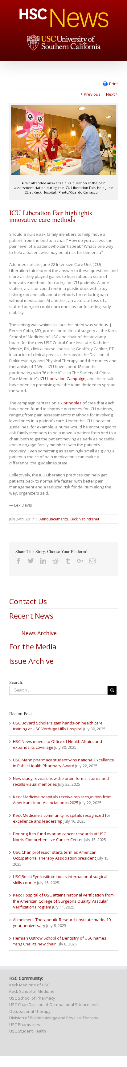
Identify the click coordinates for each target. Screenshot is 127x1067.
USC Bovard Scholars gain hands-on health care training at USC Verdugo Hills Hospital (58, 726)
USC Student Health (27, 1031)
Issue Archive (31, 661)
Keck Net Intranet (84, 519)
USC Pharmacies (24, 1024)
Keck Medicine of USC (29, 985)
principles (72, 403)
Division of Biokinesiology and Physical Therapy (53, 1018)
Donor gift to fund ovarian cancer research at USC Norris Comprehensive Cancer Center (59, 837)
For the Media (32, 646)
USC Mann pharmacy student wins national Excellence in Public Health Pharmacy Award (63, 763)
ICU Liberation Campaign (62, 378)
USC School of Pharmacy (32, 998)
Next (110, 94)
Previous (92, 94)
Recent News (31, 616)
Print (113, 83)
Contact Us (28, 601)
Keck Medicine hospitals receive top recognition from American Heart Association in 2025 (62, 800)
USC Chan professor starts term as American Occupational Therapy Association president (54, 855)
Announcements (53, 519)
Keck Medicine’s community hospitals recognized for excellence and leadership (61, 818)
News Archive (39, 633)
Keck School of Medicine (32, 991)
